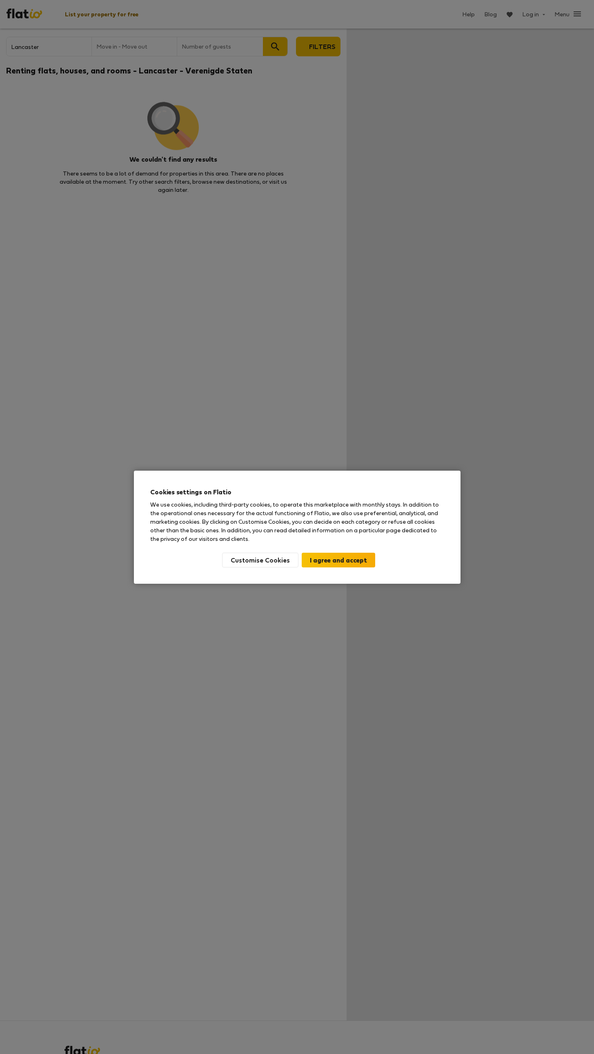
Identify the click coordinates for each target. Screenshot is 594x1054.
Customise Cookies (260, 560)
